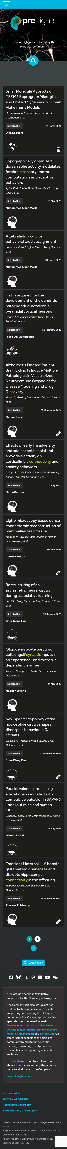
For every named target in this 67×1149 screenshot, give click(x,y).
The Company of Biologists (20, 1110)
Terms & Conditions (15, 1098)
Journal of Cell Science (39, 1025)
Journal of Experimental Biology (26, 1029)
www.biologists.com (19, 1076)
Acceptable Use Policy (17, 1104)
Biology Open (48, 1033)
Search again (35, 963)
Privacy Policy (11, 1093)
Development (15, 1025)
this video (16, 1061)
